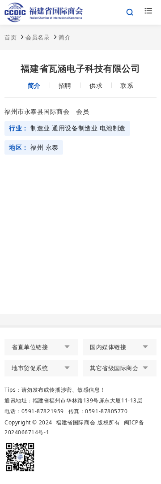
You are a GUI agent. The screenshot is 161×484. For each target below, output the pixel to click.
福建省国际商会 (75, 422)
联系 (126, 85)
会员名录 (37, 37)
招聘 (65, 85)
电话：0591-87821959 (34, 411)
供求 (95, 85)
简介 (65, 37)
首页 (10, 37)
